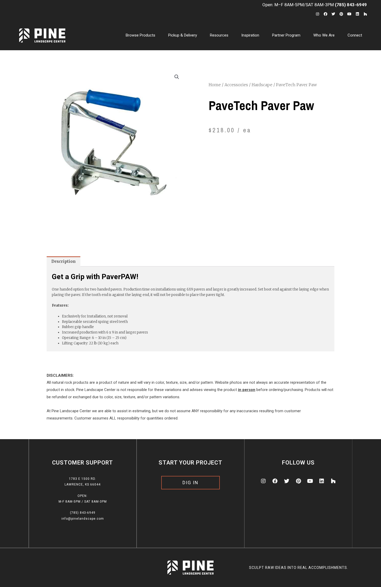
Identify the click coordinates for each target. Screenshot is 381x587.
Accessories (236, 84)
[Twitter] (333, 14)
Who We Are (324, 35)
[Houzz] (365, 14)
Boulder (174, 57)
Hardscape (262, 84)
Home (215, 84)
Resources (219, 35)
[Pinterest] (341, 14)
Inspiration (250, 35)
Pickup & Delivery (182, 35)
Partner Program (286, 35)
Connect (355, 35)
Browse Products (140, 35)
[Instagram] (317, 14)
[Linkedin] (357, 14)
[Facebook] (325, 14)
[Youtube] (349, 14)
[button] (190, 482)
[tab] (63, 261)
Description (63, 261)
